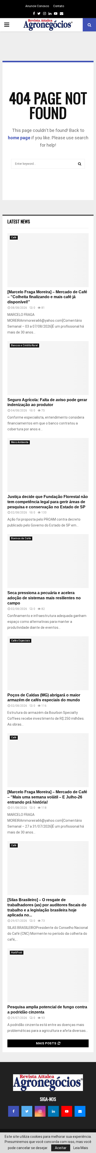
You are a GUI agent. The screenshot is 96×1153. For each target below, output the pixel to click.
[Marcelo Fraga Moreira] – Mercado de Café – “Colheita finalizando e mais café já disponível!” (47, 297)
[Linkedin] (53, 1111)
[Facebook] (13, 1111)
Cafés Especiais (20, 640)
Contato (58, 6)
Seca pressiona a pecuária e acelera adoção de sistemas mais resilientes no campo (44, 598)
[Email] (80, 1111)
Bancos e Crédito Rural (24, 345)
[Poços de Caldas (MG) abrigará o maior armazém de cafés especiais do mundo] (48, 663)
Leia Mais (80, 1148)
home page (19, 137)
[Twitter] (26, 1111)
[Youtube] (66, 1111)
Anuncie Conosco (37, 6)
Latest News (18, 221)
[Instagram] (40, 1111)
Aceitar (60, 1148)
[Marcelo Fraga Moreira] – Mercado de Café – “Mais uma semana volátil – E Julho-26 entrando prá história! (47, 797)
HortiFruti (16, 952)
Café (13, 237)
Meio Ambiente (20, 442)
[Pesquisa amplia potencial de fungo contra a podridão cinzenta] (48, 975)
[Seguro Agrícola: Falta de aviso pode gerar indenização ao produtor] (48, 368)
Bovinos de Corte (21, 538)
